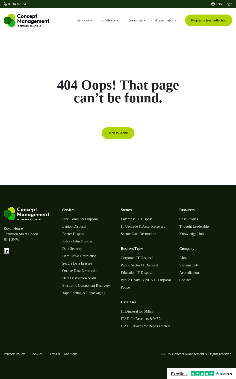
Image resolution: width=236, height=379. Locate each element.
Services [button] (83, 20)
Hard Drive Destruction (79, 256)
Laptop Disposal (74, 226)
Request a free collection (209, 20)
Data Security (72, 249)
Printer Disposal (74, 234)
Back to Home (118, 133)
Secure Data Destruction (138, 234)
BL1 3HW (11, 240)
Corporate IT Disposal (137, 258)
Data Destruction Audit (79, 278)
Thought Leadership (194, 226)
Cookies (36, 354)
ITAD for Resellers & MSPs (141, 319)
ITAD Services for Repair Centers (145, 326)
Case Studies (188, 219)
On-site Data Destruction (80, 271)
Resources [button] (134, 20)
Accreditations (165, 20)
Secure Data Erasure (77, 263)
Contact (185, 280)
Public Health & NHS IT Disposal (146, 280)
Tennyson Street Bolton (21, 234)
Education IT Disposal (137, 273)
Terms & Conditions (62, 354)
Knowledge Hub (191, 234)
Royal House (13, 228)
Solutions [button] (108, 20)
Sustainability (189, 265)
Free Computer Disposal (80, 219)
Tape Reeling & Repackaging (83, 293)
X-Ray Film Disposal (77, 241)
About (184, 258)
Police (125, 287)
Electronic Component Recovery (86, 285)
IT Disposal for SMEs (137, 311)
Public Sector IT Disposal (139, 265)
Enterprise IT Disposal (137, 219)
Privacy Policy (14, 354)
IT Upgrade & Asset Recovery (143, 226)
